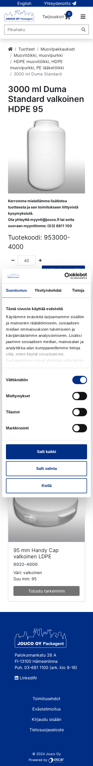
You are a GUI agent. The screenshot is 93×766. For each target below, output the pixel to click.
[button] (24, 3)
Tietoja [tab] (78, 290)
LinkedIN (27, 677)
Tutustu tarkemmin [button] (46, 591)
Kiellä (47, 485)
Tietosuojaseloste (46, 729)
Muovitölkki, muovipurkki (38, 55)
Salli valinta (46, 468)
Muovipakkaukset (58, 49)
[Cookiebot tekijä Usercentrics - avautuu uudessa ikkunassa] (65, 276)
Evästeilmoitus (46, 709)
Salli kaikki (46, 451)
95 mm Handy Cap (36, 550)
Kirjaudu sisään (46, 719)
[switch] (79, 396)
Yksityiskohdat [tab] (48, 290)
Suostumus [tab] (16, 290)
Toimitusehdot (46, 698)
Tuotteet (26, 49)
